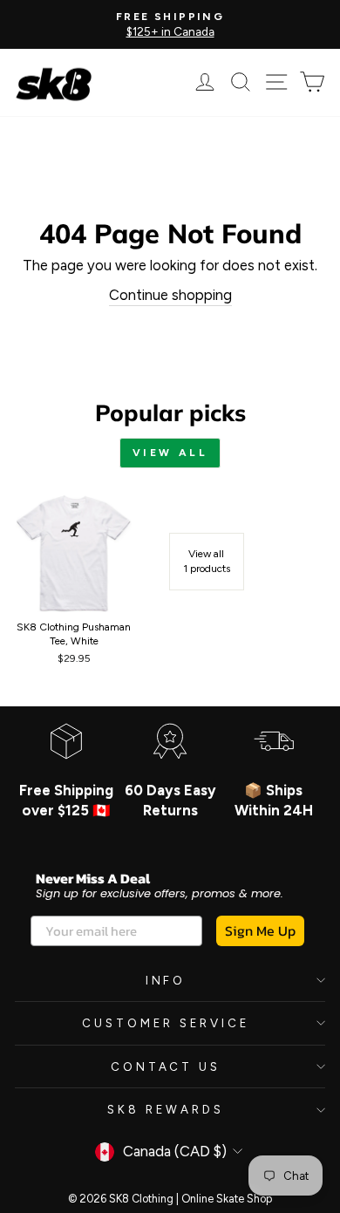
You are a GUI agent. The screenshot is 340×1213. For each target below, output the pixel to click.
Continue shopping (170, 294)
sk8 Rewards (165, 1109)
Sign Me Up (260, 930)
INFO (166, 980)
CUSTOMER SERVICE (165, 1023)
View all (170, 452)
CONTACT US (166, 1066)
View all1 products (206, 561)
